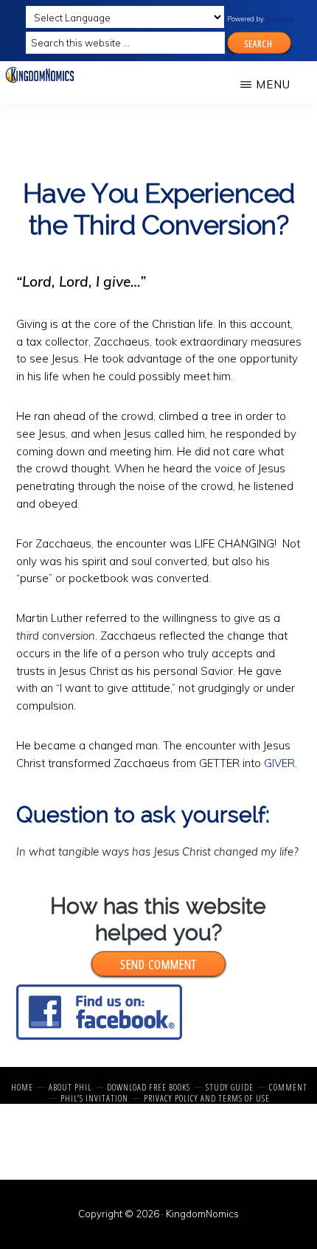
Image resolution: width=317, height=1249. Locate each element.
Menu (273, 84)
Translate (279, 19)
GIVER (279, 763)
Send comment (158, 963)
